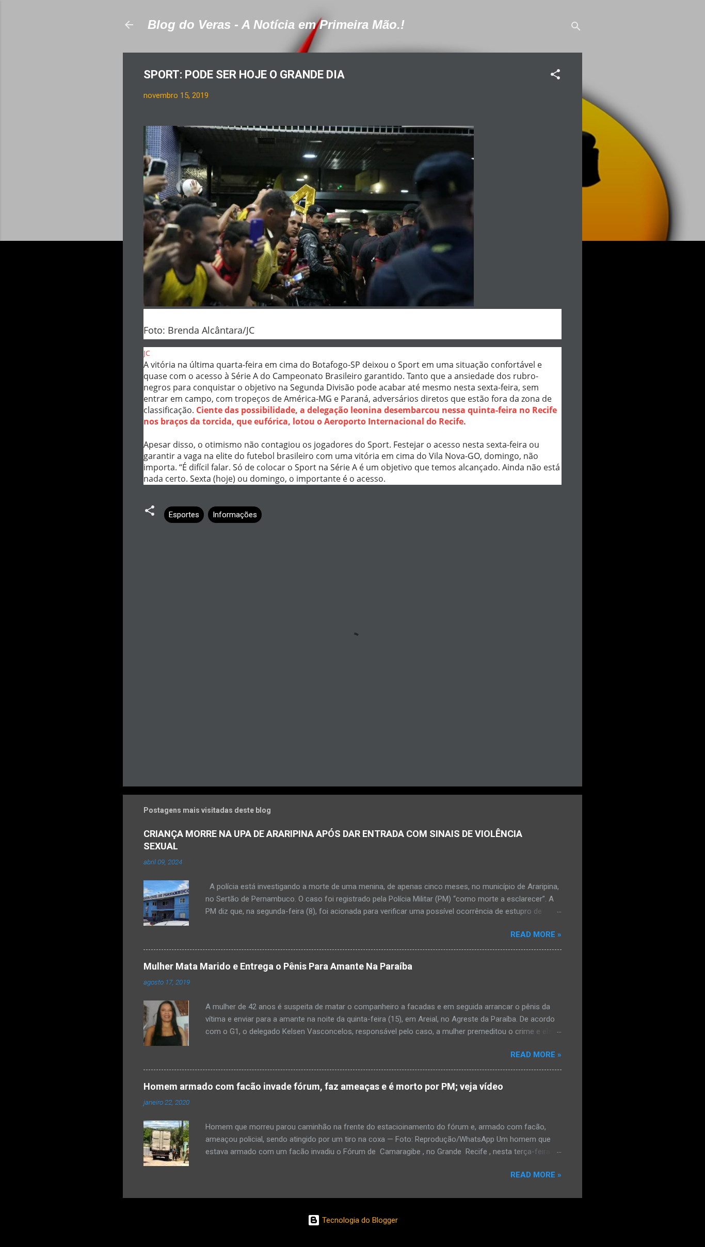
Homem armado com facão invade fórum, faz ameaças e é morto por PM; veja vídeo (323, 1086)
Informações (235, 514)
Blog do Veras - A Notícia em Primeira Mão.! (276, 24)
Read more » (536, 934)
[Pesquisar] (576, 28)
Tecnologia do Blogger (359, 1220)
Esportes (184, 514)
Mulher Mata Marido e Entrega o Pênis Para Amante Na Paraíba (277, 966)
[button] (555, 76)
